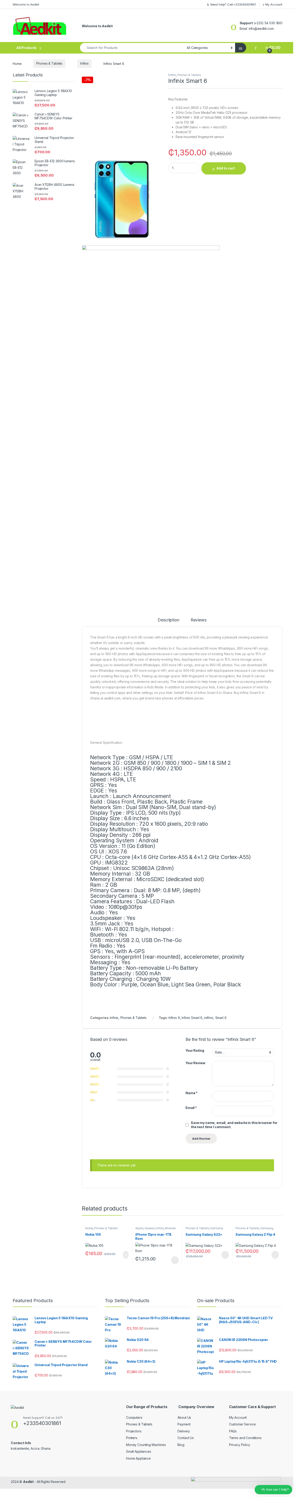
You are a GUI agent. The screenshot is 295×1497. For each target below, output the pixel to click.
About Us (184, 1417)
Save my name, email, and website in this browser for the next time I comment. (234, 1125)
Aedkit (28, 1482)
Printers (131, 1438)
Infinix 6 (174, 1018)
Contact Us (185, 1438)
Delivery (183, 1431)
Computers (134, 1417)
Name (192, 1093)
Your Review (195, 1063)
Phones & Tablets (49, 63)
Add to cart (225, 168)
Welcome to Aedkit (26, 4)
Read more (175, 1260)
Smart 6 (221, 1018)
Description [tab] (168, 620)
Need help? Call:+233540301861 (233, 4)
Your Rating (195, 1050)
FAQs (233, 1431)
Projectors (134, 1431)
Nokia (89, 1228)
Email (191, 1108)
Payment (183, 1424)
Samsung (216, 1228)
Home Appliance (138, 1458)
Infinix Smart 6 (192, 1018)
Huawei (150, 1228)
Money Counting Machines (146, 1445)
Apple (139, 1228)
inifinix (208, 1018)
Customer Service (242, 1424)
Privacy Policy (239, 1445)
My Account (273, 4)
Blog (180, 1445)
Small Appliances (138, 1451)
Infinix (84, 63)
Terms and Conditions (245, 1438)
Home (17, 63)
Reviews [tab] (198, 620)
